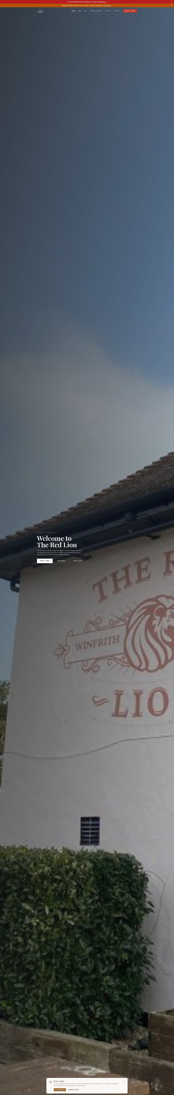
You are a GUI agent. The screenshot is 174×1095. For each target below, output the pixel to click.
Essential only (74, 1089)
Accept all (61, 1089)
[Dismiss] (124, 1081)
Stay (85, 11)
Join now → (108, 5)
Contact (117, 11)
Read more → (103, 2)
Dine (79, 11)
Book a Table (130, 11)
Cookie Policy (80, 1085)
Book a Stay (78, 561)
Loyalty (108, 11)
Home (73, 10)
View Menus (61, 561)
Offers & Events (96, 11)
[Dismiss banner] (172, 2)
